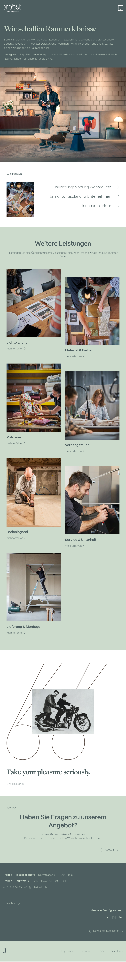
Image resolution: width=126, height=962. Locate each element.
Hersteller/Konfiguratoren (106, 910)
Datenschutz (87, 951)
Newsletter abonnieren (106, 931)
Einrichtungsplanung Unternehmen (80, 196)
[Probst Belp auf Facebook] (108, 917)
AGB (102, 951)
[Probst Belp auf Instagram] (114, 917)
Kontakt (109, 850)
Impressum (67, 951)
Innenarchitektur (96, 206)
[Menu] (120, 8)
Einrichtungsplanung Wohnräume (82, 187)
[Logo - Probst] (12, 8)
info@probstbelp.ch (35, 887)
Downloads (116, 951)
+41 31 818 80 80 (12, 887)
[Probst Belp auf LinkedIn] (120, 917)
